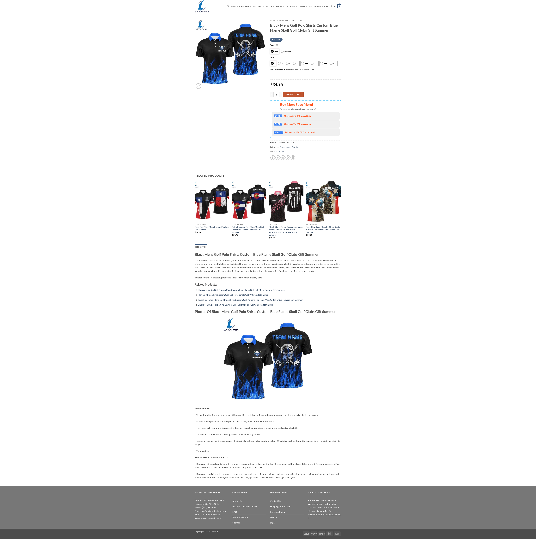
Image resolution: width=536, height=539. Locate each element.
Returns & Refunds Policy (244, 506)
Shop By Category (240, 6)
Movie (269, 6)
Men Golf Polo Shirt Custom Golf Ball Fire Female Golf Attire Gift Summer (233, 294)
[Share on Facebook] (272, 157)
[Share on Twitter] (277, 157)
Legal (272, 522)
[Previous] (195, 212)
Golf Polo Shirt (279, 151)
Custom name (285, 147)
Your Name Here (277, 69)
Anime (279, 6)
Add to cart (293, 94)
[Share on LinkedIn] (292, 157)
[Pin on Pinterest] (287, 157)
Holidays (257, 6)
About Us (237, 501)
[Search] (228, 6)
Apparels (283, 21)
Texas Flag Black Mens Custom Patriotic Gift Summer (212, 228)
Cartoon (290, 6)
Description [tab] (201, 247)
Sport (302, 6)
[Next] (340, 212)
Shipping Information (280, 506)
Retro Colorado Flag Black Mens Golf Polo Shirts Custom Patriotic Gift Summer (248, 229)
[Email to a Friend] (282, 157)
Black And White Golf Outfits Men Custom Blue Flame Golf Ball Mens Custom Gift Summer (241, 290)
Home (273, 21)
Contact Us (275, 501)
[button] (332, 6)
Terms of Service (240, 517)
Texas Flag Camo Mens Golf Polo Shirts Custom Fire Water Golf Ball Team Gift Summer (323, 229)
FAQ (234, 511)
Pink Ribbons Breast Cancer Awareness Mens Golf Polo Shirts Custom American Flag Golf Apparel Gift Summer (286, 231)
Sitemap (236, 522)
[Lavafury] (209, 6)
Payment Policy (277, 511)
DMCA (273, 517)
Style (272, 45)
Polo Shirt (296, 21)
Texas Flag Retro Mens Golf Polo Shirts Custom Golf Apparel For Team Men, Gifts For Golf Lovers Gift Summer (250, 299)
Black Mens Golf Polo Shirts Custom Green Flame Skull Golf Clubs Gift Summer (235, 304)
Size (272, 57)
